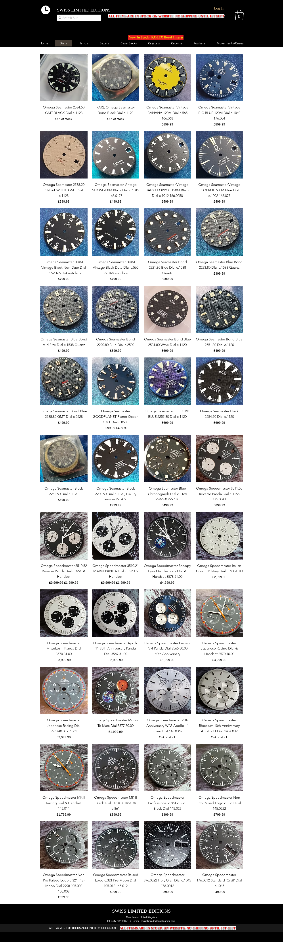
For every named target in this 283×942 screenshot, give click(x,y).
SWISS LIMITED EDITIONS (84, 10)
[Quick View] (64, 77)
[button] (239, 15)
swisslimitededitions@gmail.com (158, 921)
